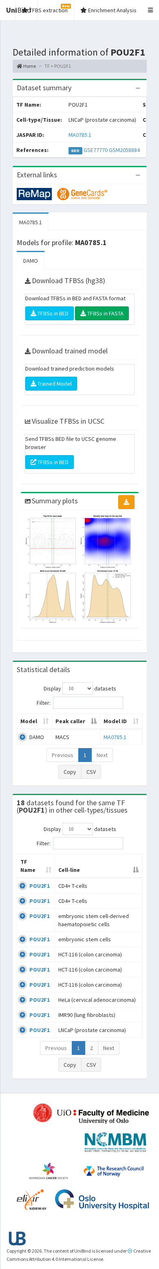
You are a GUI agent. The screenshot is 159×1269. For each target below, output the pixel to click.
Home (29, 66)
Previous (62, 755)
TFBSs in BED (52, 313)
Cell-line (69, 870)
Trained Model (54, 383)
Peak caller (70, 721)
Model (28, 721)
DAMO (30, 260)
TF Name (27, 866)
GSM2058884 (124, 150)
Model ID (115, 721)
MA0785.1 (79, 135)
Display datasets (80, 688)
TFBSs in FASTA (105, 313)
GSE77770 (96, 150)
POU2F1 (39, 885)
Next (102, 755)
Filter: (44, 702)
